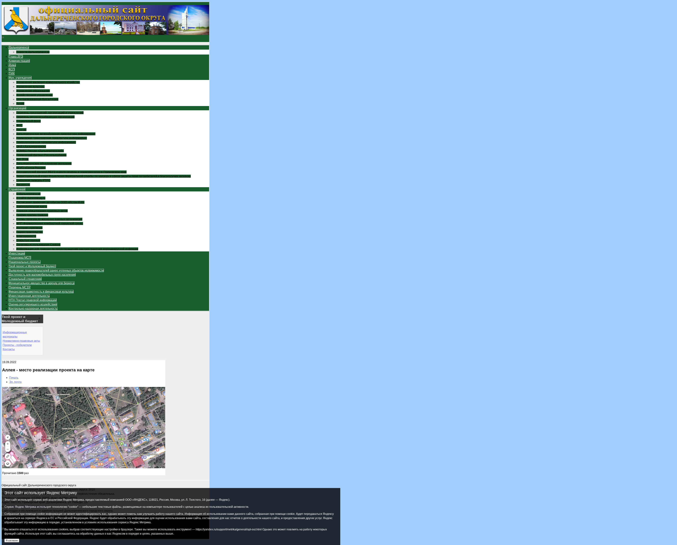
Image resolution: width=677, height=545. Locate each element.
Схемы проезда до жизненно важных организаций (49, 219)
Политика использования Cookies (38, 244)
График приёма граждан (32, 214)
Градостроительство (29, 231)
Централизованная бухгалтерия (37, 99)
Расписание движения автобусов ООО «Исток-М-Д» (50, 202)
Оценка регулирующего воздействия (33, 304)
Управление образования (33, 90)
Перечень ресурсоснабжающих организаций (45, 116)
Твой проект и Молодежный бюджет (32, 266)
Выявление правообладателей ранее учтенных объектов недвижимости (56, 270)
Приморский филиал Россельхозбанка (41, 154)
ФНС (19, 125)
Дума (12, 65)
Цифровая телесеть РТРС (33, 180)
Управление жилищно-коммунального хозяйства (48, 82)
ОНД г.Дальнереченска (31, 146)
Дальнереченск (19, 47)
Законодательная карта (31, 206)
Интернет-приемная (29, 227)
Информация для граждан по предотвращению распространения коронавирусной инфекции (77, 248)
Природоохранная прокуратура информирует (46, 142)
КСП (12, 69)
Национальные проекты (24, 261)
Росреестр (23, 184)
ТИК (11, 73)
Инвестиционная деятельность (29, 295)
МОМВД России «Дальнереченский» (40, 150)
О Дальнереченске (28, 193)
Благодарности (26, 236)
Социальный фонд (28, 121)
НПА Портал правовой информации (32, 300)
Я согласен (12, 540)
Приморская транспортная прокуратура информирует (51, 138)
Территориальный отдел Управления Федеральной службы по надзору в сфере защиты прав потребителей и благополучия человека (103, 176)
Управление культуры (30, 86)
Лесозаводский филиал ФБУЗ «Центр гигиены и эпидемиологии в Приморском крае (71, 171)
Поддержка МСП (20, 257)
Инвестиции (17, 253)
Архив (20, 103)
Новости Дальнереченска (33, 51)
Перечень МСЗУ (19, 287)
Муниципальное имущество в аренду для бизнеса (41, 283)
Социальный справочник (25, 278)
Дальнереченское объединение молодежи (44, 163)
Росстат (21, 129)
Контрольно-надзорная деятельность (33, 308)
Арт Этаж (22, 159)
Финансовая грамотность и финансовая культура (41, 291)
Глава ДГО (16, 56)
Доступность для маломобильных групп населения (42, 274)
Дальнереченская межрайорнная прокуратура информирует (55, 133)
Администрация (19, 60)
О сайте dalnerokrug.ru (30, 198)
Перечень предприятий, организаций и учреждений (50, 112)
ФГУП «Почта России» (31, 167)
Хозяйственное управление (34, 95)
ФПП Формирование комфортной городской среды (49, 223)
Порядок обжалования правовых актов (42, 210)
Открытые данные (28, 240)
